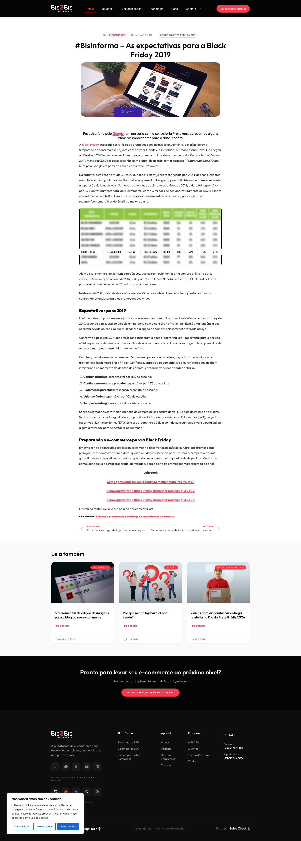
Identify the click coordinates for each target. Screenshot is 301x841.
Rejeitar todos (45, 826)
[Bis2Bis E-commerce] (61, 8)
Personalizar (22, 826)
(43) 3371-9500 (233, 748)
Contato (191, 8)
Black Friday (90, 145)
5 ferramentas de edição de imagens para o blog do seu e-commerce (82, 615)
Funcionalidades (131, 8)
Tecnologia (156, 8)
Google (118, 133)
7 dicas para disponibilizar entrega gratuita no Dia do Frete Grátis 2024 (218, 615)
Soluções (107, 8)
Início (90, 8)
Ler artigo (62, 626)
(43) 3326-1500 (233, 758)
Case (174, 8)
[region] (45, 813)
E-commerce (117, 35)
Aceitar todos (68, 826)
